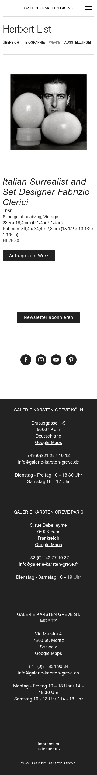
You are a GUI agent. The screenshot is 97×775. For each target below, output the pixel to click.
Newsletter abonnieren (48, 318)
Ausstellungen (78, 42)
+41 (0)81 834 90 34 (48, 667)
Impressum (48, 744)
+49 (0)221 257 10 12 (48, 456)
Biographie (35, 42)
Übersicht (12, 42)
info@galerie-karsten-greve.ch (48, 673)
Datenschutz (48, 749)
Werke (54, 42)
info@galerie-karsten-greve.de (48, 463)
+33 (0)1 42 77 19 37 (48, 558)
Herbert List (27, 30)
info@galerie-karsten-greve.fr (48, 565)
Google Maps (48, 443)
